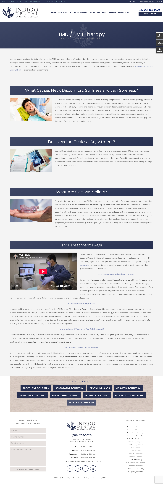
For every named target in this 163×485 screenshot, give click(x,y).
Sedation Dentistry (97, 395)
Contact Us (123, 12)
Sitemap (80, 478)
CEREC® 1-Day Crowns (135, 439)
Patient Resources (98, 12)
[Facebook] (70, 468)
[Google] (78, 468)
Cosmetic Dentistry (128, 388)
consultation (85, 265)
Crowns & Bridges (135, 442)
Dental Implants (100, 388)
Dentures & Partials (135, 445)
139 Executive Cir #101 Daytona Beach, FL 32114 (81, 440)
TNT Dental (106, 478)
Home (53, 12)
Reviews (112, 12)
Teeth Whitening (135, 460)
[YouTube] (93, 468)
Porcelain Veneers (135, 457)
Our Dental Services (78, 12)
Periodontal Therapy (65, 395)
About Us (62, 12)
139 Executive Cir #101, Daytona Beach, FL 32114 (145, 1)
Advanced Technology (129, 395)
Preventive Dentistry (36, 388)
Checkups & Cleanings (135, 430)
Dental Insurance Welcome (55, 1)
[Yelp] (85, 468)
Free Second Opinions (10, 1)
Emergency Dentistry (33, 395)
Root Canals (135, 448)
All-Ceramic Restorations (135, 463)
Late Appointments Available (31, 1)
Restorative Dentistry (69, 388)
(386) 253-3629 (150, 9)
